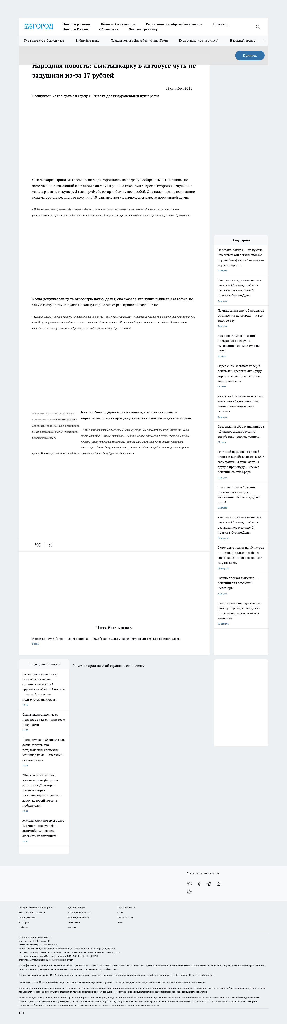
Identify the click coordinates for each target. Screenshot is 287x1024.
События (23, 927)
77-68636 (50, 982)
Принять (250, 55)
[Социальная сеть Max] (189, 891)
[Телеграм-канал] (209, 884)
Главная (72, 927)
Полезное (220, 24)
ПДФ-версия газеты (78, 917)
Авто (120, 922)
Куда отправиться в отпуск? (199, 40)
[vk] (38, 545)
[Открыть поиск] (258, 26)
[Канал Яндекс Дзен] (219, 884)
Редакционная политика (32, 912)
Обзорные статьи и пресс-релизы (37, 907)
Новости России (75, 29)
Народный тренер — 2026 (248, 40)
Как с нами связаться (79, 912)
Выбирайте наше (87, 40)
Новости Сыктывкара (118, 24)
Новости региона (76, 24)
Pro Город (24, 922)
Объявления (108, 29)
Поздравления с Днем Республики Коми (139, 40)
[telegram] (51, 545)
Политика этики (126, 907)
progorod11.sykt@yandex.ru (33, 959)
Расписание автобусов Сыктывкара (174, 24)
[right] (264, 41)
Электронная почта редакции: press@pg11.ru (96, 952)
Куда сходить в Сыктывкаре (44, 40)
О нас (120, 912)
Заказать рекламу (143, 29)
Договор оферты (77, 907)
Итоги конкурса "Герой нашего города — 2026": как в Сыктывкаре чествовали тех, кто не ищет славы (106, 641)
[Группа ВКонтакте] (189, 884)
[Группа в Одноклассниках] (199, 884)
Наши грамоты (27, 917)
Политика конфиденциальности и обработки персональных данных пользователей (161, 991)
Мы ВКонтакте (125, 917)
